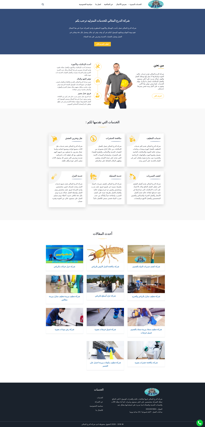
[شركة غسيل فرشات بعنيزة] (105, 317)
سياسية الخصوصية (85, 4)
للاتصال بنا (99, 410)
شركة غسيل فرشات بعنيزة (105, 329)
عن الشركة (99, 402)
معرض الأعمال (121, 4)
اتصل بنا (98, 4)
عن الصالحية (108, 4)
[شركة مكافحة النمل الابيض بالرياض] (105, 254)
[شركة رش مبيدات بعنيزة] (64, 317)
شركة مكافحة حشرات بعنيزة (146, 362)
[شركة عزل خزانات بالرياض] (64, 254)
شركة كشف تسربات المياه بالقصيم (146, 266)
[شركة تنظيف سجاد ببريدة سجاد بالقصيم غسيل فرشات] (146, 317)
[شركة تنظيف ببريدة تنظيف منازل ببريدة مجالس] (64, 284)
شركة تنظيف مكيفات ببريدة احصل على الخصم (105, 364)
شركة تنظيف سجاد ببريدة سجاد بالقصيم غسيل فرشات (146, 331)
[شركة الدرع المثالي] (155, 4)
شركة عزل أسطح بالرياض (105, 296)
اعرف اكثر (158, 96)
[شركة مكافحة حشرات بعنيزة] (146, 350)
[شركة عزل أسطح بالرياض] (105, 284)
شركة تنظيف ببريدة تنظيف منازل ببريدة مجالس (64, 298)
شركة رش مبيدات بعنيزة (64, 329)
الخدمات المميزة (135, 4)
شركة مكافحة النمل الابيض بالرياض (105, 266)
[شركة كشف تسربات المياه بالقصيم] (146, 254)
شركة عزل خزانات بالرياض (64, 266)
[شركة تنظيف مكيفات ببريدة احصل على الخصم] (105, 350)
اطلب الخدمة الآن (102, 44)
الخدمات (100, 398)
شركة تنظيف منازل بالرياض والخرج (146, 296)
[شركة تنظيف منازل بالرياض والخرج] (146, 284)
